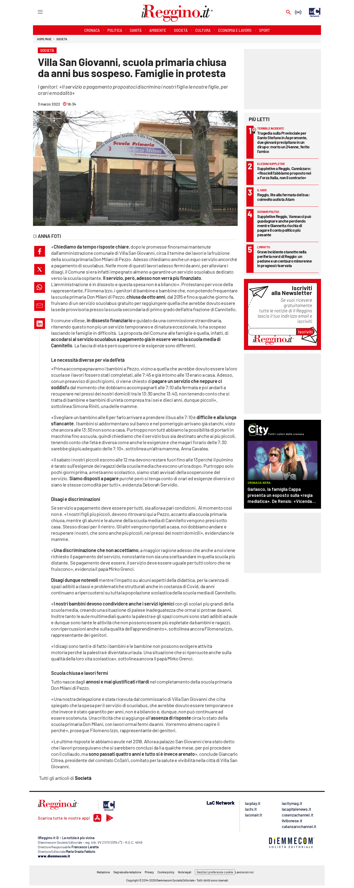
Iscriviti (305, 331)
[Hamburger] (36, 11)
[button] (39, 251)
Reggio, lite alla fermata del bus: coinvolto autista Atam (283, 197)
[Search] (288, 12)
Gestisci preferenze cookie (215, 872)
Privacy (149, 872)
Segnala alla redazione (127, 872)
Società (61, 39)
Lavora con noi (244, 872)
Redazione (103, 872)
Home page (44, 39)
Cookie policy (165, 872)
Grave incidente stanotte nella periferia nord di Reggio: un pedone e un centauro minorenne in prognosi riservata (284, 258)
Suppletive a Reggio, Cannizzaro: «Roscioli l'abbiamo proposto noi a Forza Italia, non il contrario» (284, 173)
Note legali (184, 872)
